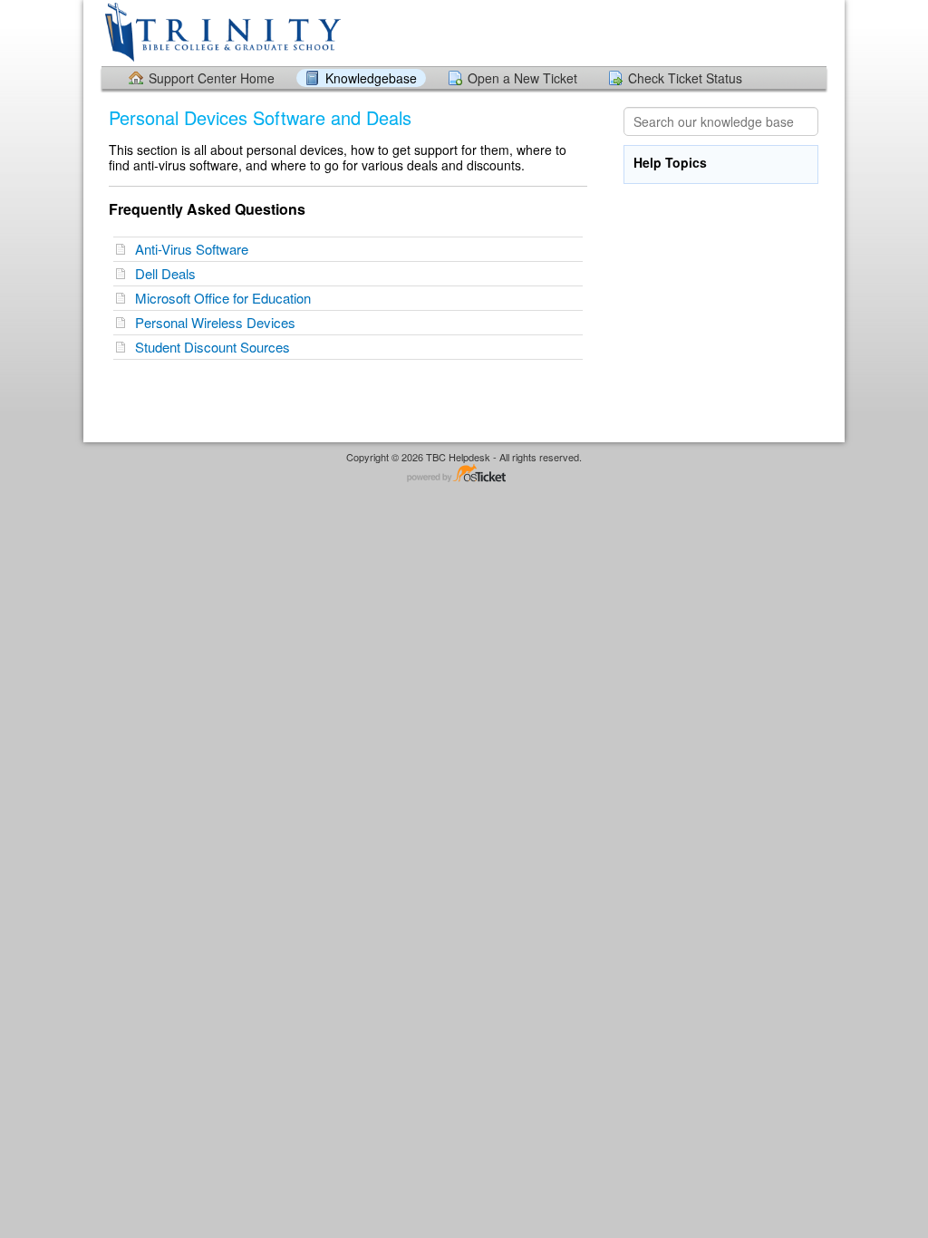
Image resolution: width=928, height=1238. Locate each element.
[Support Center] (221, 32)
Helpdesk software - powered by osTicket (464, 474)
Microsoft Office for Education (226, 297)
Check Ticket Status (685, 78)
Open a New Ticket (522, 78)
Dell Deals (169, 273)
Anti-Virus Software (195, 248)
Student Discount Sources (216, 346)
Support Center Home (212, 78)
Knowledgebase (371, 78)
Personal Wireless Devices (219, 322)
